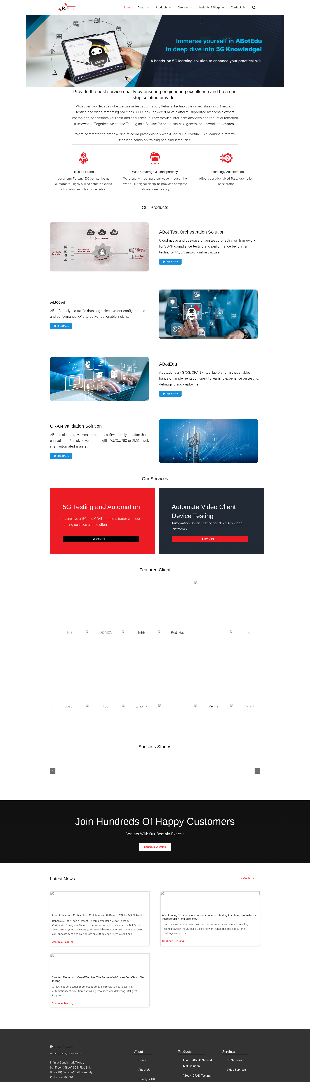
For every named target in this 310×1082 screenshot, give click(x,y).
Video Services (236, 1069)
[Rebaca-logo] (67, 5)
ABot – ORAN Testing (197, 1075)
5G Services (234, 1060)
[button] (254, 7)
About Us (144, 1069)
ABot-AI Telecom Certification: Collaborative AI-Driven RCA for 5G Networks (98, 915)
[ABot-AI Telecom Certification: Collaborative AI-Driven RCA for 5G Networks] (99, 900)
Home (142, 1060)
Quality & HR (146, 1079)
